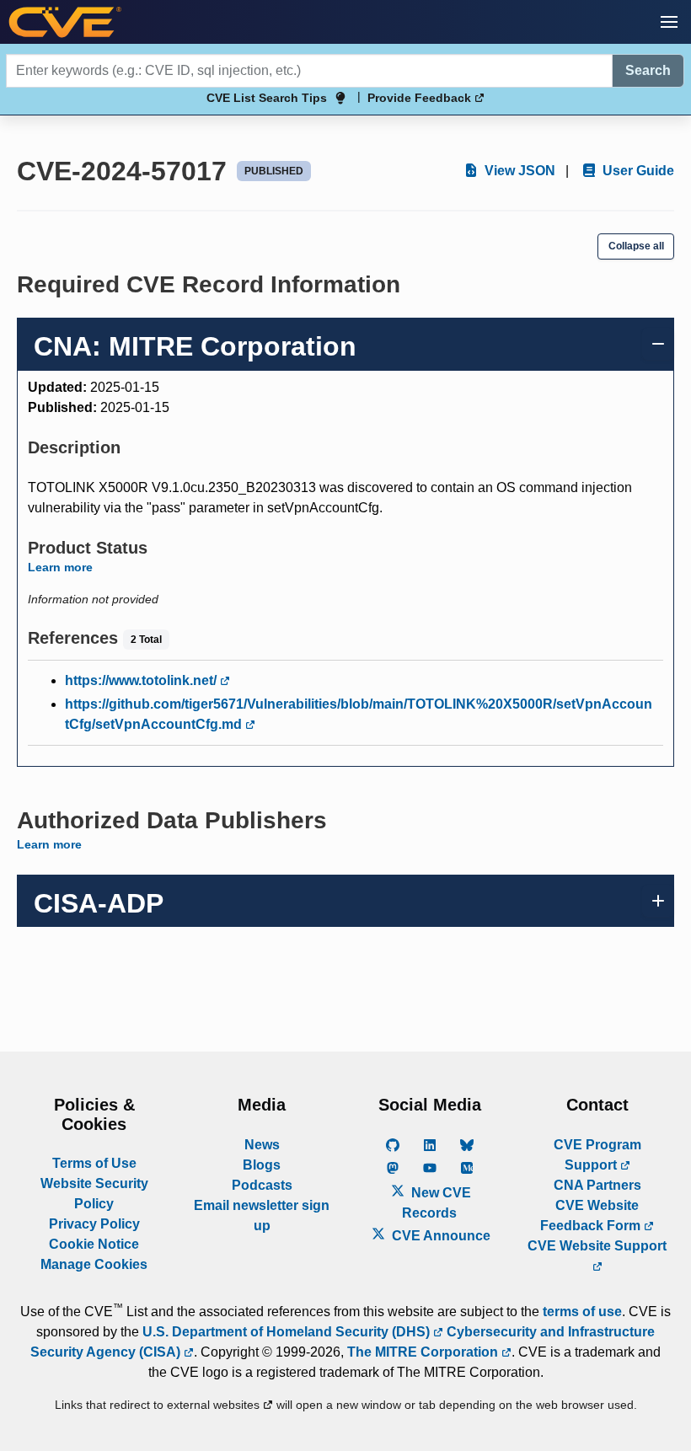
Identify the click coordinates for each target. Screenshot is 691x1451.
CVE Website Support (597, 1246)
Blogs (262, 1165)
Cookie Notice (94, 1244)
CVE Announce (439, 1236)
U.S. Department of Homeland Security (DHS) (287, 1332)
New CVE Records (436, 1203)
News (262, 1145)
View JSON (518, 170)
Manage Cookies (93, 1264)
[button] (669, 22)
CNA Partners (597, 1185)
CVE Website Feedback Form (592, 1215)
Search (648, 70)
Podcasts (262, 1185)
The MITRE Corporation (424, 1352)
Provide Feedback (420, 97)
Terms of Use (94, 1163)
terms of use (582, 1311)
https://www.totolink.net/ (142, 680)
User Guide (636, 170)
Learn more (60, 567)
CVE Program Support (597, 1155)
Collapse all (636, 246)
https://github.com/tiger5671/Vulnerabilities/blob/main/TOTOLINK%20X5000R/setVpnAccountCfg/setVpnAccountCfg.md (358, 714)
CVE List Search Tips (266, 97)
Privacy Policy (94, 1224)
